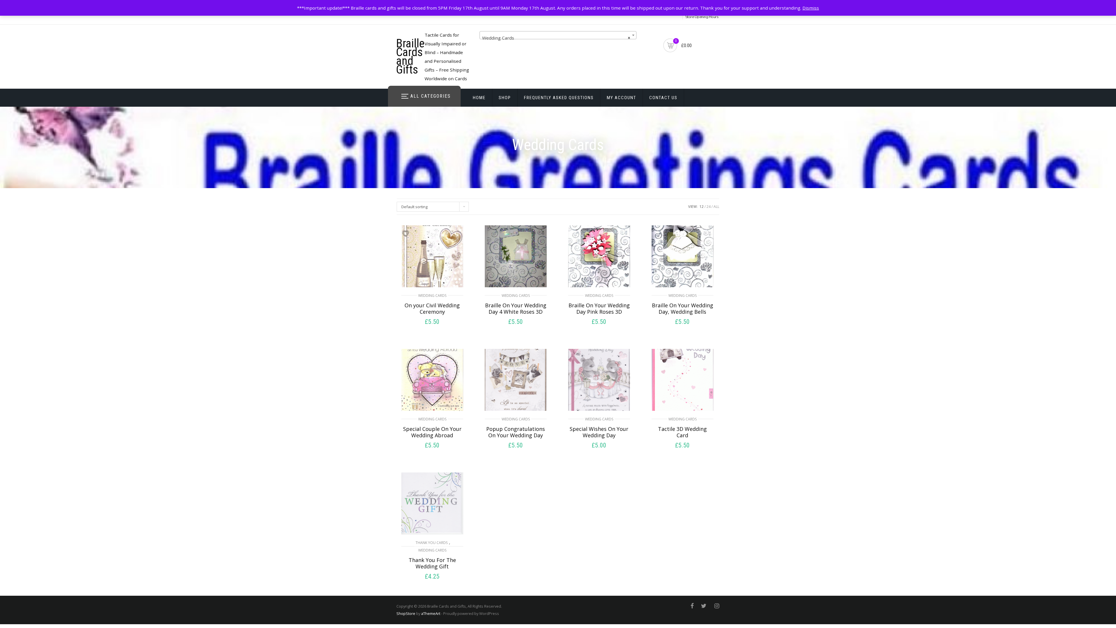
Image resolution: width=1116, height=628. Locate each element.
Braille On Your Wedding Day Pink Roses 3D (599, 308)
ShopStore (405, 613)
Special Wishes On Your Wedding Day (599, 432)
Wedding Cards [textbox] (556, 38)
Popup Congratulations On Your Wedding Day (515, 432)
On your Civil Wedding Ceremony (432, 308)
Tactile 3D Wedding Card (682, 432)
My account (621, 97)
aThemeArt (430, 613)
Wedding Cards (432, 295)
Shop (505, 97)
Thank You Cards (432, 542)
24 (709, 206)
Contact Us (663, 97)
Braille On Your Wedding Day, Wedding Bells (682, 308)
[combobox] (558, 35)
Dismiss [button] (810, 8)
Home (479, 97)
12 (702, 206)
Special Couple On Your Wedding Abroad (432, 432)
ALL (716, 206)
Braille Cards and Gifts (410, 56)
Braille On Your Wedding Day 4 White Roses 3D (515, 308)
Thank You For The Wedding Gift (432, 563)
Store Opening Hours (702, 16)
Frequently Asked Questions (559, 97)
